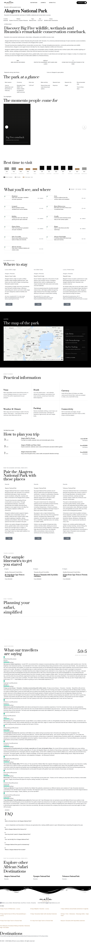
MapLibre (37, 359)
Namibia (24, 936)
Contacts (81, 2)
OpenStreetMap (58, 359)
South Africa (39, 936)
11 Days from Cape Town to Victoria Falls (11, 920)
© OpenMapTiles (48, 359)
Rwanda (14, 936)
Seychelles (45, 936)
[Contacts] (85, 2)
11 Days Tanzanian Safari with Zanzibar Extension (43, 914)
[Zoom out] (5, 330)
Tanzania (2, 936)
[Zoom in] (5, 328)
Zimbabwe (29, 936)
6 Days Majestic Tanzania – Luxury (39, 908)
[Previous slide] (6, 127)
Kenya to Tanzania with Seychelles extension (73, 920)
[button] (45, 821)
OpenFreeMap (42, 359)
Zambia (34, 936)
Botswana (19, 936)
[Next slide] (84, 127)
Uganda (10, 936)
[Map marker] (33, 343)
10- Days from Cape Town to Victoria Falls (41, 920)
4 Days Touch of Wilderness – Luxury (10, 908)
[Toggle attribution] (62, 359)
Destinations (33, 2)
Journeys (43, 2)
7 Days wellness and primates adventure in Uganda (74, 908)
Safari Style (52, 2)
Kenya (6, 936)
